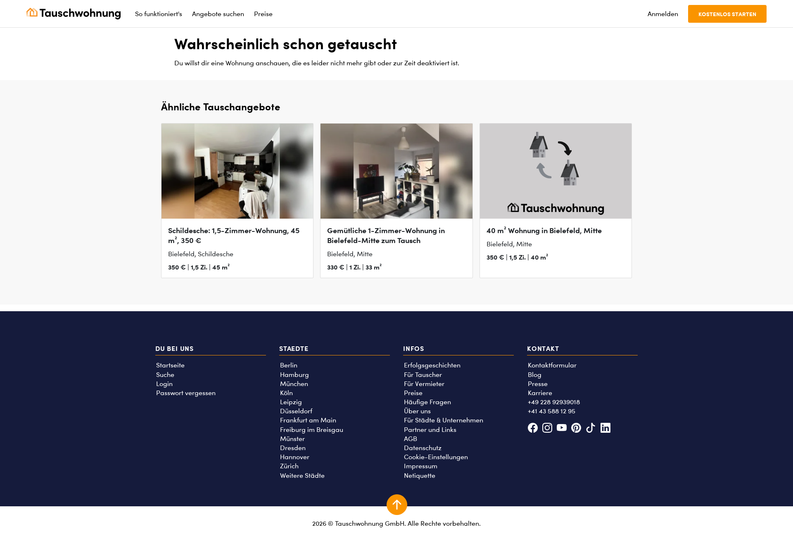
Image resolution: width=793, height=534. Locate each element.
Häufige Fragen (427, 402)
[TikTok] (590, 428)
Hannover (294, 457)
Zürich (289, 466)
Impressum (420, 466)
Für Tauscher (423, 375)
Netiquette (419, 475)
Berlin (288, 365)
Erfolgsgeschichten (432, 365)
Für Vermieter (424, 384)
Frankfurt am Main (308, 420)
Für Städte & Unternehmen (443, 420)
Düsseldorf (296, 411)
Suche (165, 375)
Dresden (293, 448)
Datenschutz (423, 448)
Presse (538, 384)
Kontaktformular (552, 365)
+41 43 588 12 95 (551, 411)
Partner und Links (430, 430)
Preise (413, 393)
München (294, 384)
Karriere (540, 393)
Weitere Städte (302, 475)
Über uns (417, 411)
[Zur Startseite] (73, 13)
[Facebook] (532, 428)
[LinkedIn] (605, 428)
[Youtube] (561, 428)
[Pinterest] (576, 428)
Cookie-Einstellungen (436, 457)
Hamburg (294, 375)
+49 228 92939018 (554, 402)
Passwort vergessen (186, 393)
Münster (292, 439)
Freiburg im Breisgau (311, 430)
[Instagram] (547, 428)
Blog (534, 375)
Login (164, 384)
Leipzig (291, 402)
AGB (410, 439)
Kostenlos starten (727, 13)
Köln (286, 393)
